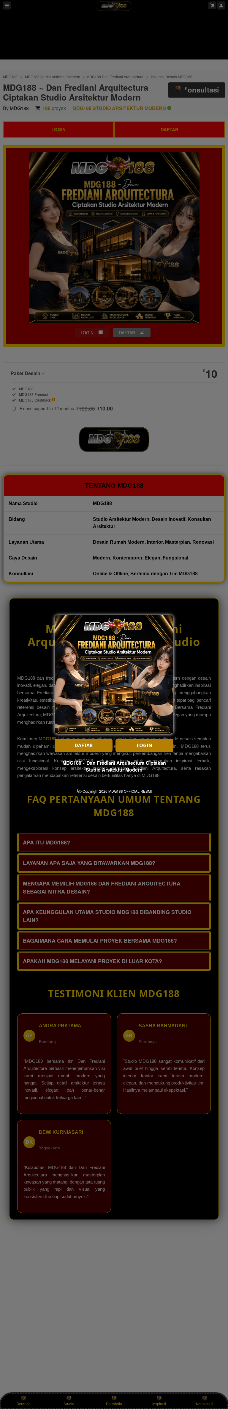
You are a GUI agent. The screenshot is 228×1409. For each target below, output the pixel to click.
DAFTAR (84, 745)
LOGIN (144, 745)
